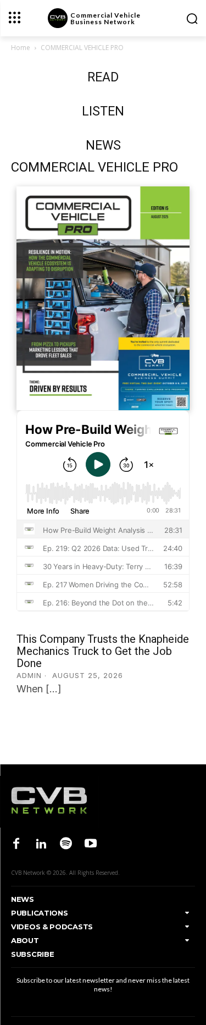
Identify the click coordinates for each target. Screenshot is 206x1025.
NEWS (103, 145)
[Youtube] (91, 844)
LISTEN (103, 111)
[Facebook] (16, 844)
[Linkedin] (41, 844)
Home (20, 47)
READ (103, 77)
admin (29, 675)
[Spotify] (65, 844)
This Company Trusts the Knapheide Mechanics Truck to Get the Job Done (102, 651)
